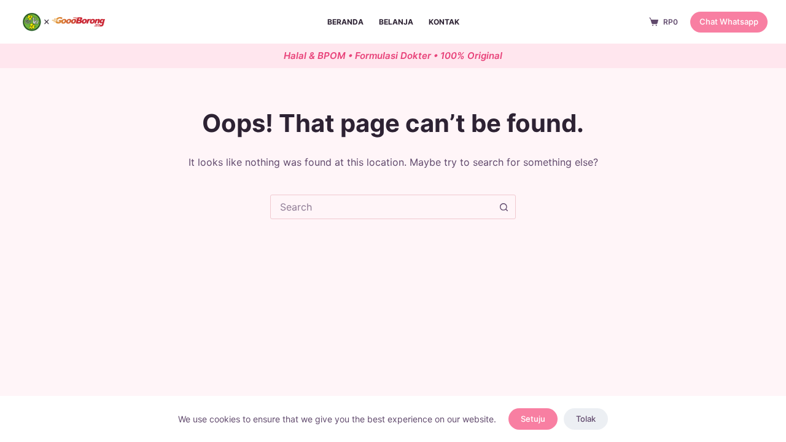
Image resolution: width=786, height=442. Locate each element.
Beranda (345, 21)
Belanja (396, 21)
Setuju (533, 419)
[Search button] (503, 207)
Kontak (444, 21)
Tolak (586, 419)
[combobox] (381, 207)
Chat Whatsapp (728, 21)
